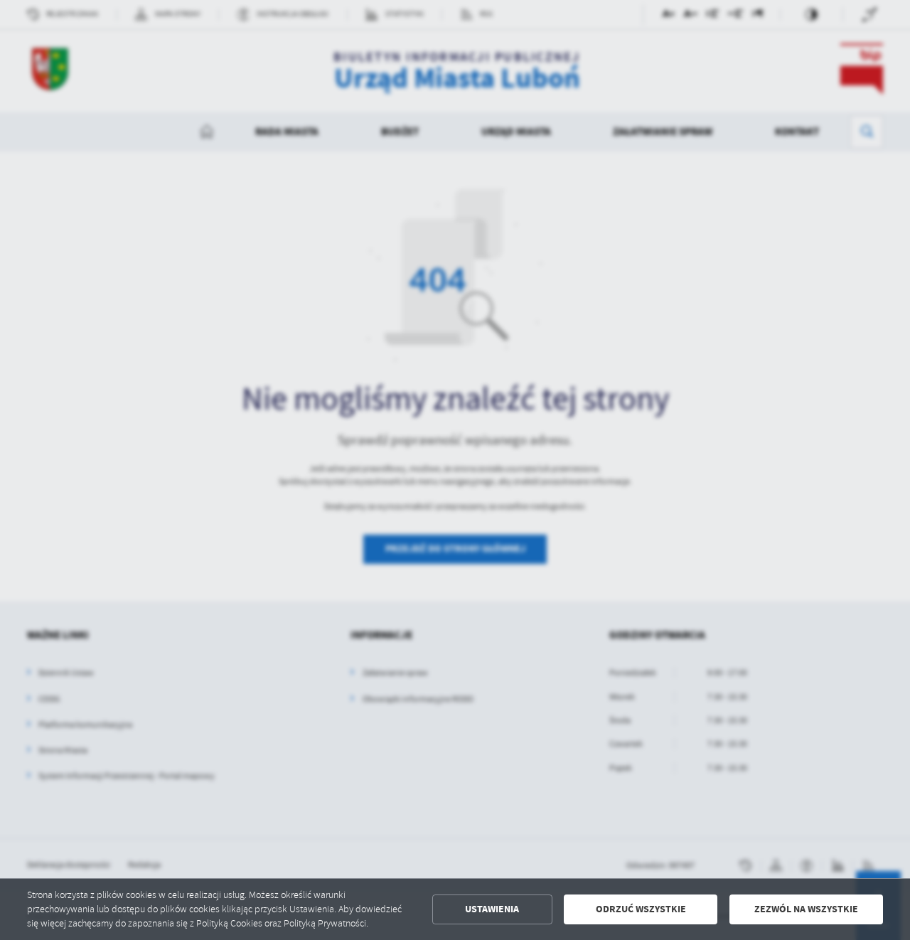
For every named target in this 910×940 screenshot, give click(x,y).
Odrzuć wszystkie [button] (641, 909)
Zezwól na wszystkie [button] (806, 909)
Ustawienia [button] (492, 909)
